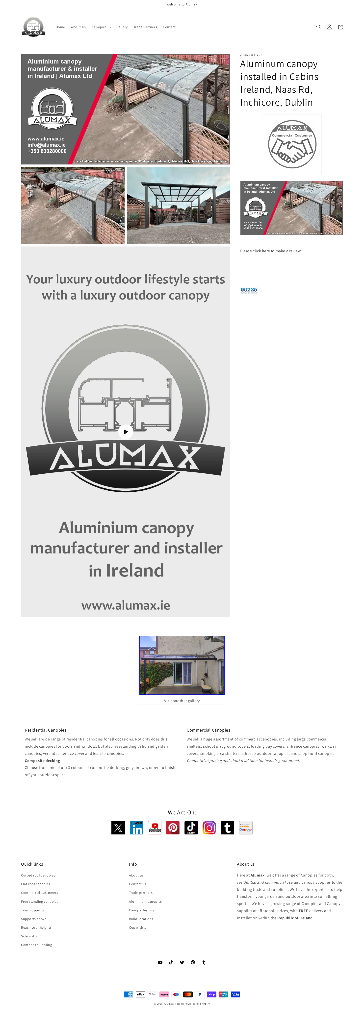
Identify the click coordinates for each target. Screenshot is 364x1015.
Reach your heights (36, 927)
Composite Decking (36, 945)
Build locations (141, 919)
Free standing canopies (39, 901)
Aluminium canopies (145, 901)
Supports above (33, 919)
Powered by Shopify (197, 1003)
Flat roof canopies (35, 884)
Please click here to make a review (270, 251)
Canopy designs (141, 910)
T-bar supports (33, 910)
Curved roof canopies (38, 875)
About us (136, 875)
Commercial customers (39, 892)
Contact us (137, 884)
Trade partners (141, 892)
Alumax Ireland (174, 1003)
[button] (101, 27)
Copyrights (137, 927)
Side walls (29, 936)
